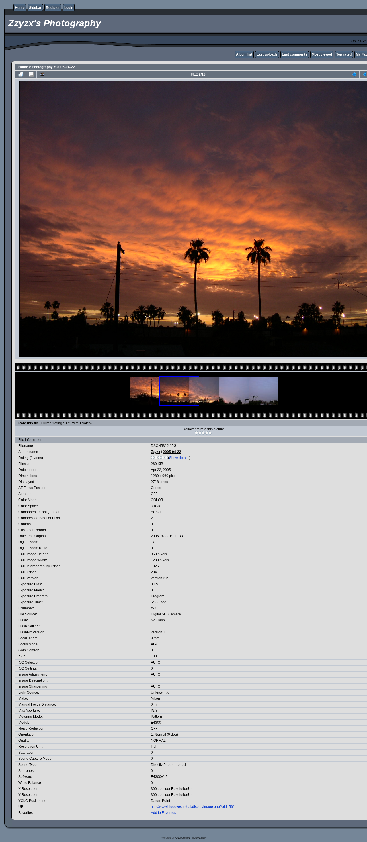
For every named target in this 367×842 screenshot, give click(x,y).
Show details (179, 458)
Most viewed (322, 54)
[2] (200, 433)
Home (20, 8)
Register (53, 8)
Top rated (344, 54)
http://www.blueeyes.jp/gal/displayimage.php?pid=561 (193, 807)
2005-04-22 (65, 67)
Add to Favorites (163, 813)
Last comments (294, 54)
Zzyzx (155, 452)
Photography (42, 67)
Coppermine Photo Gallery (191, 837)
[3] (203, 433)
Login (68, 8)
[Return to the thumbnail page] (20, 74)
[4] (206, 433)
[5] (210, 433)
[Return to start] (354, 74)
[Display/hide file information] (31, 74)
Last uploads (267, 54)
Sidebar (35, 8)
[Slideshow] (42, 74)
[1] (196, 433)
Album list (244, 54)
